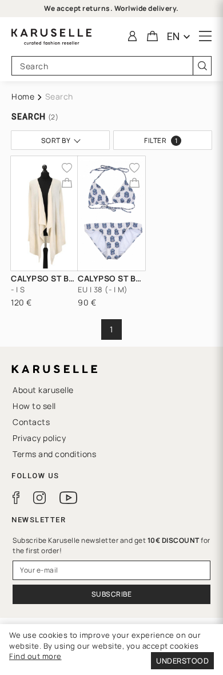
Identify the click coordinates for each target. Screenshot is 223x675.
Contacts (31, 421)
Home (22, 96)
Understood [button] (182, 661)
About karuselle (43, 389)
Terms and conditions (54, 453)
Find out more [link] (35, 656)
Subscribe (111, 594)
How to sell (34, 405)
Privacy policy (39, 437)
